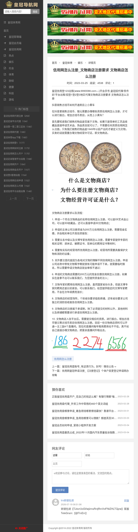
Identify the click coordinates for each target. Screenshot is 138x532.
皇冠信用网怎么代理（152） (17, 185)
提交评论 (60, 490)
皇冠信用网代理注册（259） (17, 115)
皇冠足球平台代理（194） (16, 121)
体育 (9, 74)
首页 (6, 30)
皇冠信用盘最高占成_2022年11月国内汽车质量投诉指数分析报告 (88, 432)
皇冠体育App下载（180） (16, 137)
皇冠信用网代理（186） (15, 131)
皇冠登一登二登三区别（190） (18, 126)
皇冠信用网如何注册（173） (17, 148)
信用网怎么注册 (63, 359)
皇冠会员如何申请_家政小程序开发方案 (74, 425)
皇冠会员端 (12, 43)
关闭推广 (23, 528)
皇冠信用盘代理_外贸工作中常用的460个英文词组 (80, 403)
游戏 (9, 99)
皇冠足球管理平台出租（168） (18, 158)
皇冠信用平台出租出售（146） (18, 191)
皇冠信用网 (12, 49)
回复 (126, 500)
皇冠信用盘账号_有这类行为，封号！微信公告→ (89, 366)
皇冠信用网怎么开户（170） (17, 153)
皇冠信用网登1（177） (15, 142)
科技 (9, 93)
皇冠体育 (67, 62)
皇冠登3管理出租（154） (16, 174)
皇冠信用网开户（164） (15, 164)
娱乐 (9, 61)
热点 (9, 55)
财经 (9, 80)
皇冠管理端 (12, 36)
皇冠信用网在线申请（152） (17, 180)
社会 (9, 68)
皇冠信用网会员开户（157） (17, 169)
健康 (9, 87)
